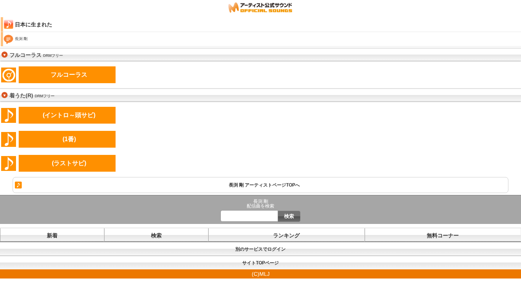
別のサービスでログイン (260, 249)
